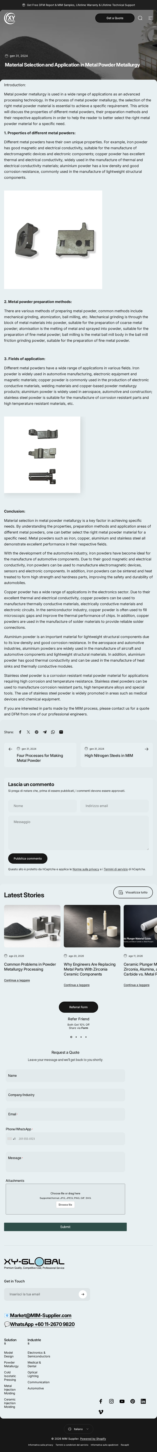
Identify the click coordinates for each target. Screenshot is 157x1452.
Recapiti (125, 1445)
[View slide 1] (71, 1036)
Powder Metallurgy (11, 1364)
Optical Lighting (33, 1374)
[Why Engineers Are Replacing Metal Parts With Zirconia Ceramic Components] (92, 926)
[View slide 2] (76, 1036)
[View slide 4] (85, 1036)
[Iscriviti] (83, 1294)
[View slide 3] (80, 1036)
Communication (38, 1382)
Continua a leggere (17, 980)
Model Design (8, 1354)
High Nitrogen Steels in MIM (109, 755)
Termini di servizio (116, 869)
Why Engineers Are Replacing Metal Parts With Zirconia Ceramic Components (90, 969)
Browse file (65, 1204)
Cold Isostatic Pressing (10, 1376)
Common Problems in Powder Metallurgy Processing (30, 967)
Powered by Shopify (93, 1438)
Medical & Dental (34, 1364)
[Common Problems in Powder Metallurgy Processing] (32, 926)
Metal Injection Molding (10, 1389)
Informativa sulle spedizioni (104, 1445)
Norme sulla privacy (86, 869)
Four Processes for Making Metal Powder (40, 758)
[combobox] (12, 1139)
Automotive (36, 1388)
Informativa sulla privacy (40, 1445)
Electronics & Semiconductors (39, 1354)
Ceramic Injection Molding (10, 1403)
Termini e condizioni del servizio (72, 1445)
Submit (65, 1227)
